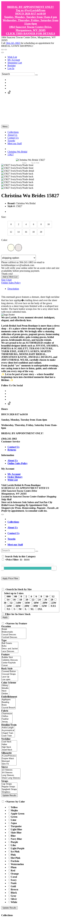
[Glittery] (5, 685)
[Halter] (9, 744)
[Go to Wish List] (5, 49)
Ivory (14, 880)
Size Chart (6, 279)
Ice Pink (15, 851)
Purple (14, 842)
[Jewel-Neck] (9, 750)
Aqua (14, 823)
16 (14, 599)
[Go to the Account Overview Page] (2, 52)
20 (27, 599)
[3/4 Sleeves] (10, 772)
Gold (13, 886)
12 (53, 596)
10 (47, 596)
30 (5, 602)
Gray (13, 895)
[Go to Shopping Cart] (2, 49)
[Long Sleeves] (10, 775)
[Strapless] (9, 792)
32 (11, 602)
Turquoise (16, 826)
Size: (3, 217)
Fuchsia (15, 861)
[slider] (54, 568)
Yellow (14, 807)
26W (18, 606)
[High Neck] (9, 747)
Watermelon (17, 864)
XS (8, 609)
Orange (15, 873)
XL (32, 609)
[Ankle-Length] (8, 727)
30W (35, 606)
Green (14, 816)
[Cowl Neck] (9, 742)
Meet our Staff (15, 544)
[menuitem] (34, 57)
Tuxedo (11, 539)
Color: (4, 240)
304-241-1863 (13, 43)
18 (20, 599)
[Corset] (11, 665)
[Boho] (9, 646)
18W (36, 602)
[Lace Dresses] (9, 651)
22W (53, 602)
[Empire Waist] (8, 758)
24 (39, 599)
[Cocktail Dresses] (13, 637)
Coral (14, 876)
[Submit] (36, 74)
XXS (53, 606)
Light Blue (16, 829)
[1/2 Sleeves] (10, 770)
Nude (14, 883)
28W (26, 606)
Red (13, 870)
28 (52, 599)
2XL (40, 609)
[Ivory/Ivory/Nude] (18, 248)
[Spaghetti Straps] (9, 789)
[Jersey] (6, 721)
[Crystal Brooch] (8, 707)
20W (45, 602)
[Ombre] (5, 693)
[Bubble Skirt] (11, 657)
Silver (14, 899)
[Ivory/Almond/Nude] (11, 248)
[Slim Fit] (8, 764)
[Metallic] (5, 688)
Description (13, 288)
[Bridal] (13, 629)
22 (33, 599)
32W (44, 606)
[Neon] (5, 691)
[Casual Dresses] (13, 634)
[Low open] (9, 679)
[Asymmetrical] (8, 730)
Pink (13, 854)
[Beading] (8, 702)
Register (12, 65)
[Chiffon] (6, 716)
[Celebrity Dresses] (11, 660)
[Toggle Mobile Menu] (2, 514)
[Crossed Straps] (9, 674)
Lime (13, 820)
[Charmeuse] (6, 713)
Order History (15, 477)
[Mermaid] (8, 761)
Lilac (13, 845)
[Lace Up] (9, 677)
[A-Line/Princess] (8, 756)
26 (45, 599)
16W (27, 602)
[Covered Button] (9, 671)
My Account (14, 59)
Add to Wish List (10, 277)
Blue (13, 835)
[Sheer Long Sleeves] (10, 778)
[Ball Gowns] (9, 643)
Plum (13, 867)
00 (15, 596)
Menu (5, 126)
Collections (13, 521)
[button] (13, 132)
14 (8, 599)
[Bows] (8, 705)
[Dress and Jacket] (9, 648)
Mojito (14, 810)
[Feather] (6, 719)
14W (18, 602)
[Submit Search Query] (37, 551)
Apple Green (17, 813)
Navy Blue (16, 839)
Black (14, 892)
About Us (13, 460)
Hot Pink (15, 858)
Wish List (12, 57)
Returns (12, 449)
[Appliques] (8, 699)
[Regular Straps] (9, 786)
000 (9, 596)
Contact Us (13, 447)
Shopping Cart (15, 62)
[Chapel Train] (8, 733)
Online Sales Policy (11, 282)
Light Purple (17, 848)
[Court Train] (8, 735)
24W (9, 606)
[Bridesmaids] (13, 632)
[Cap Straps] (9, 784)
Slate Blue (16, 832)
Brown (14, 889)
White (14, 902)
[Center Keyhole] (11, 662)
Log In (11, 68)
